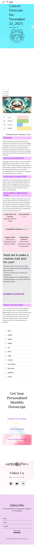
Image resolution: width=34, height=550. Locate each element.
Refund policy (16, 538)
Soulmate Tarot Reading (17, 419)
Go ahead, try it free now (13, 294)
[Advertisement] (17, 66)
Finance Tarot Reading (17, 439)
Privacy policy (9, 538)
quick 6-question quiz (17, 266)
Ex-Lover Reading (17, 429)
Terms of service (24, 538)
